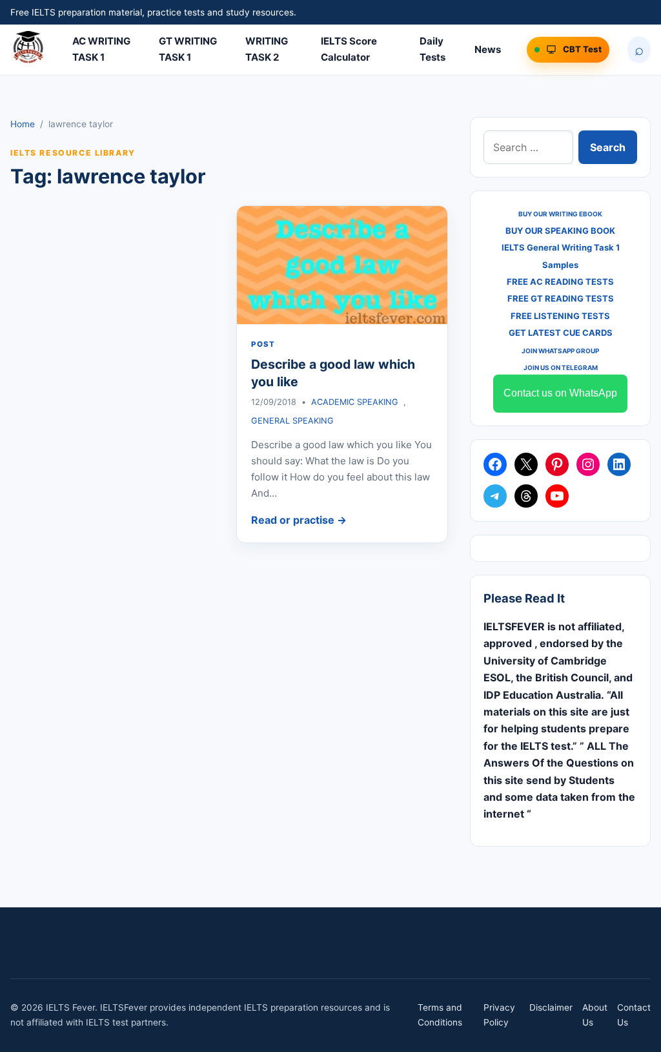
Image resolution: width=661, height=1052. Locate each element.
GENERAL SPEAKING (292, 421)
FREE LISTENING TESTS (560, 316)
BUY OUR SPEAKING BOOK (560, 230)
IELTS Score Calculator (349, 49)
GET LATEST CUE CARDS (561, 332)
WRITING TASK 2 (266, 49)
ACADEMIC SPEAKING (354, 402)
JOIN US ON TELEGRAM (561, 367)
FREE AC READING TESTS (560, 281)
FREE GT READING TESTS (560, 298)
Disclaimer (551, 1007)
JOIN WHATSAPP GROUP (560, 351)
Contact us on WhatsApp (560, 392)
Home (22, 124)
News (487, 49)
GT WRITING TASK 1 (188, 49)
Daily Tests (432, 49)
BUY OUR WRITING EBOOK (560, 214)
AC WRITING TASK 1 (101, 49)
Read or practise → (299, 519)
